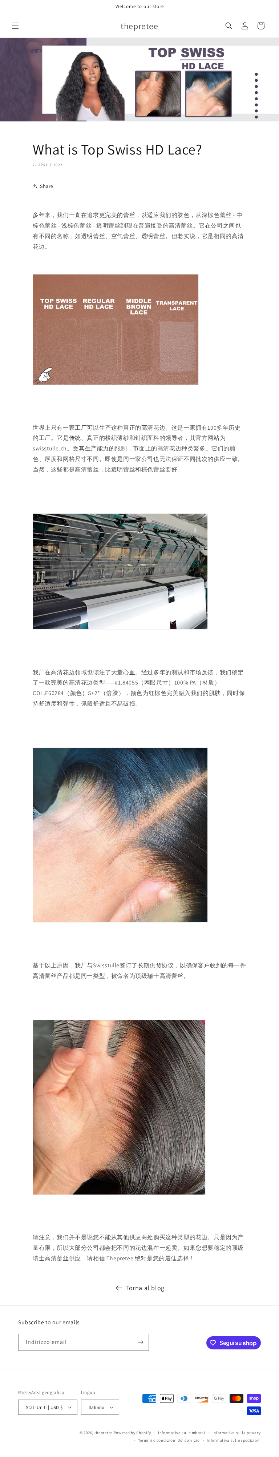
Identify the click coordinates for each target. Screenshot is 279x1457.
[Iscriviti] (141, 1342)
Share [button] (46, 186)
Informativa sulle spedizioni (234, 1440)
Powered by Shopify (132, 1432)
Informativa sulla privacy (237, 1432)
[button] (15, 26)
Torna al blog (145, 1288)
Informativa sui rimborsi (181, 1432)
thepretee (103, 1432)
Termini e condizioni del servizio (169, 1440)
